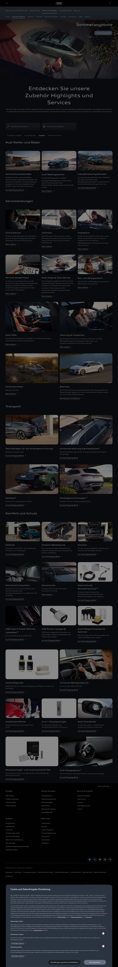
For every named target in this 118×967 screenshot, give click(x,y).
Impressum (89, 917)
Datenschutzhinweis (76, 917)
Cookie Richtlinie (61, 917)
